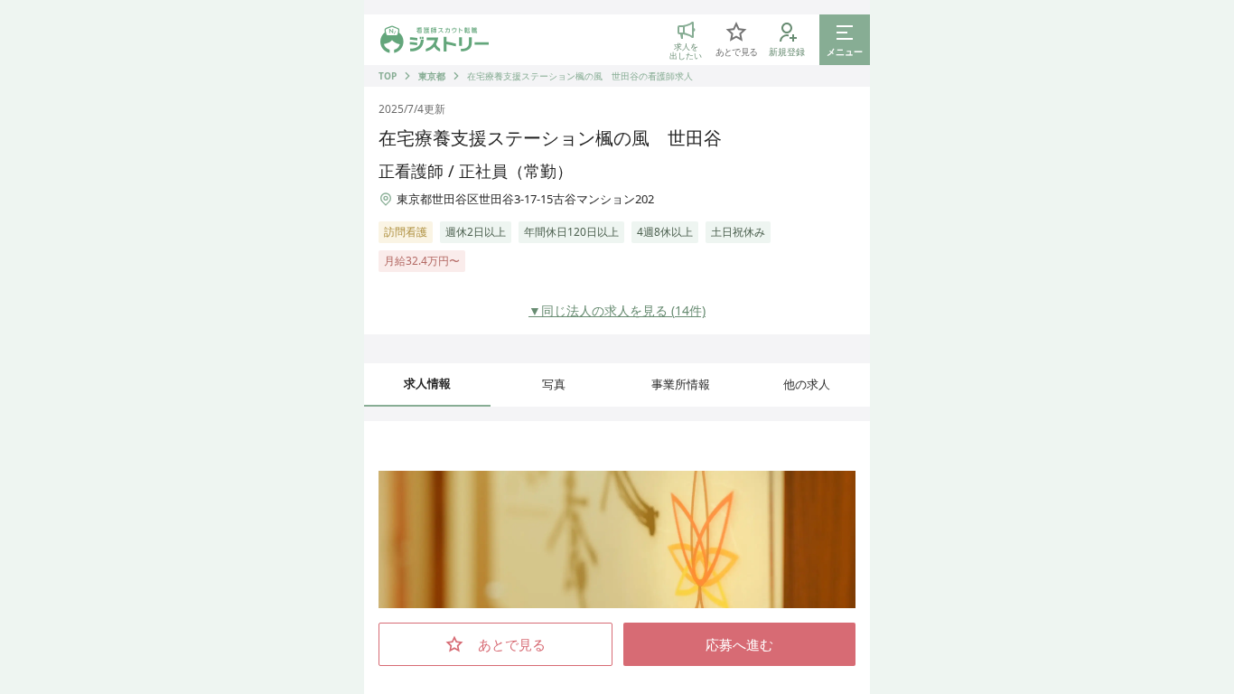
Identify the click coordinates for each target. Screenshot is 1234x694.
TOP (388, 76)
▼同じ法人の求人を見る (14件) (617, 310)
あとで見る (512, 644)
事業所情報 (680, 384)
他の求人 (806, 384)
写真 (554, 384)
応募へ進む (739, 644)
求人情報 (427, 383)
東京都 (431, 76)
